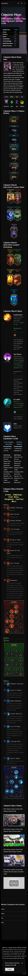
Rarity (2, 922)
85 (15, 36)
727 (15, 32)
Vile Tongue (17, 354)
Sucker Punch (18, 315)
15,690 (16, 29)
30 (15, 43)
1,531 (15, 34)
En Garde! (17, 399)
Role (2, 918)
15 (15, 45)
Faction (3, 909)
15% (15, 39)
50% (15, 41)
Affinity (2, 913)
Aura (15, 424)
